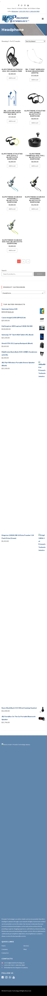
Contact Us (5, 953)
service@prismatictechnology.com (14, 962)
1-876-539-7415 (24, 11)
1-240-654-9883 (34, 11)
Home (3, 946)
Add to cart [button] (12, 78)
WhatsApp (15, 11)
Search (4, 270)
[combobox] (23, 292)
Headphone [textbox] (23, 293)
